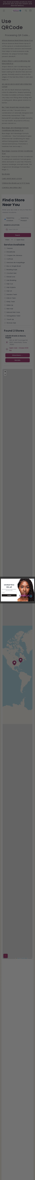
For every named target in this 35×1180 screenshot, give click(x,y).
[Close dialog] (33, 579)
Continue (9, 595)
